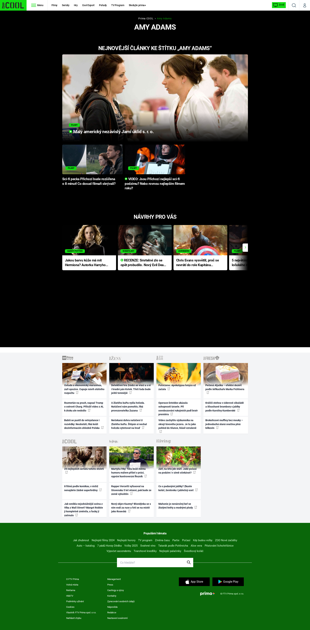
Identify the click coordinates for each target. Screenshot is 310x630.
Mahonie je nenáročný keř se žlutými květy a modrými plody (175, 505)
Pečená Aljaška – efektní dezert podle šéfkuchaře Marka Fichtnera (224, 387)
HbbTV (69, 595)
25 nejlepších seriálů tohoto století (84, 468)
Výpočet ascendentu (119, 551)
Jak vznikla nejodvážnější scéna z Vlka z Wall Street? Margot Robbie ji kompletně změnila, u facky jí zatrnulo (83, 509)
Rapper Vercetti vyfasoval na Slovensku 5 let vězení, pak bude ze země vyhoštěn (131, 490)
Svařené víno (148, 545)
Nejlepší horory (126, 540)
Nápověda (112, 607)
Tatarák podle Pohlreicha (173, 545)
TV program (145, 540)
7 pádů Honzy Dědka (109, 545)
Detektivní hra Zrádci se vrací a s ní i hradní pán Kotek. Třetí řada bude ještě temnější (131, 389)
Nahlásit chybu (73, 618)
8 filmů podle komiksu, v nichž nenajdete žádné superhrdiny (81, 488)
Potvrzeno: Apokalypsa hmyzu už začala (177, 387)
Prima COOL (145, 18)
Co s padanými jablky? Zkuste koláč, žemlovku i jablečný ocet (176, 488)
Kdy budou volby (202, 540)
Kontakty (111, 595)
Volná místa (72, 584)
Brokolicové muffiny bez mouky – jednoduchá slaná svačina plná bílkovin (224, 424)
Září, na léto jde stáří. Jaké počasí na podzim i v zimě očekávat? (177, 470)
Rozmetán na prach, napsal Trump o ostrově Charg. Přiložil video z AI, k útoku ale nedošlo (84, 406)
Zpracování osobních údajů (121, 601)
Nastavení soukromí (117, 618)
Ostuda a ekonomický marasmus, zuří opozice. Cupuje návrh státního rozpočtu (84, 389)
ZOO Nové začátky (226, 540)
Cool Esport (88, 5)
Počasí (186, 540)
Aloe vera (196, 545)
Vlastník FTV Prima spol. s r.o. (81, 612)
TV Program (117, 5)
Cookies (70, 607)
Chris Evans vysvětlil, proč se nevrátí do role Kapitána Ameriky (197, 263)
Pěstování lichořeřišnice (219, 545)
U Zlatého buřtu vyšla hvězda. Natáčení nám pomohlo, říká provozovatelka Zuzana (128, 406)
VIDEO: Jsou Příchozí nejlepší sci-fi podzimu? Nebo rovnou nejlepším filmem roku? (155, 183)
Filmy (54, 5)
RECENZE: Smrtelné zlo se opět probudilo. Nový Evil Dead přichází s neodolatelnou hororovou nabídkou (143, 263)
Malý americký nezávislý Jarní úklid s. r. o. (113, 131)
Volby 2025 (131, 545)
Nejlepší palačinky (170, 551)
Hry (76, 5)
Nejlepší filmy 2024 (103, 540)
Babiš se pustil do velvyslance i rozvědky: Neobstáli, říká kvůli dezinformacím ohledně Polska (82, 424)
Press (110, 584)
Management (114, 579)
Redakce (111, 612)
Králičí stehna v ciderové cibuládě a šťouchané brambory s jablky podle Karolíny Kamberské (224, 406)
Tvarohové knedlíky (145, 551)
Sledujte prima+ (137, 5)
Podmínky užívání (75, 601)
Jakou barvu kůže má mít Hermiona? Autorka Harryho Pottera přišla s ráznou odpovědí (85, 263)
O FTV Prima (72, 579)
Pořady (103, 5)
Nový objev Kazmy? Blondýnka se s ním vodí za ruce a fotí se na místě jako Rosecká (131, 507)
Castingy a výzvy (115, 590)
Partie (175, 540)
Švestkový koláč (193, 551)
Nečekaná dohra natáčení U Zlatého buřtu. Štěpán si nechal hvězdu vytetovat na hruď (129, 424)
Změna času (162, 540)
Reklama (70, 590)
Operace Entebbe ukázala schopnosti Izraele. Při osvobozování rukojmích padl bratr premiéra (178, 408)
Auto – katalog (86, 545)
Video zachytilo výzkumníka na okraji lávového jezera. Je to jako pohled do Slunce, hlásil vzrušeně (177, 424)
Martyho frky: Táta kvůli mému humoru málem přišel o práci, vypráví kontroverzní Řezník (128, 472)
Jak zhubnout (81, 540)
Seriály (65, 5)
